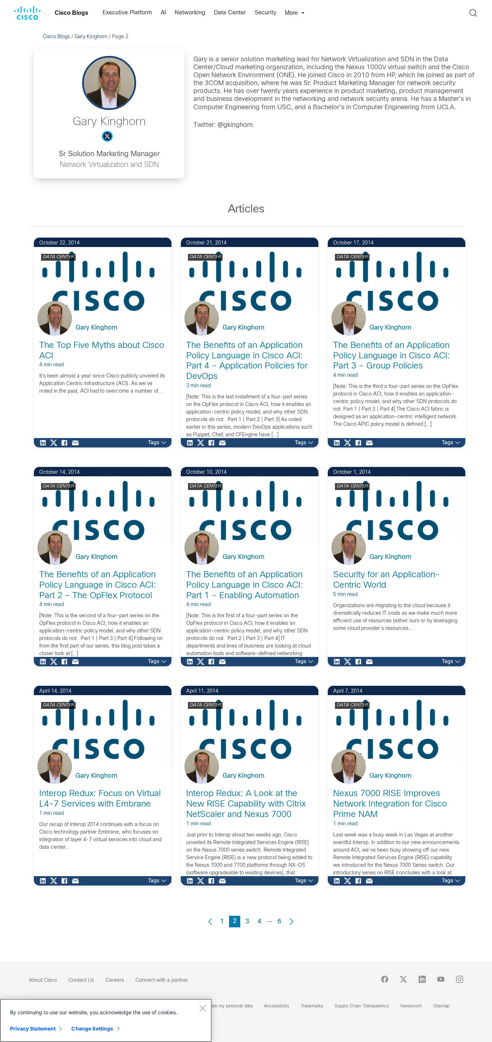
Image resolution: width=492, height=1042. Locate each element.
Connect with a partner (161, 980)
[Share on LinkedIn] (44, 442)
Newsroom (411, 1006)
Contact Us (81, 980)
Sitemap (441, 1006)
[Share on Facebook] (66, 442)
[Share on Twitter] (55, 442)
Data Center (230, 13)
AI (163, 13)
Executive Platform (127, 13)
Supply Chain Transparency (362, 1006)
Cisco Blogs (71, 13)
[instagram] (459, 979)
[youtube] (440, 979)
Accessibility (276, 1006)
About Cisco (43, 980)
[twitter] (403, 979)
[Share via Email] (77, 442)
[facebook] (384, 979)
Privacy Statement (32, 1028)
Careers (115, 980)
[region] (106, 1020)
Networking (190, 13)
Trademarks (312, 1006)
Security (265, 13)
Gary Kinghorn (91, 37)
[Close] (202, 1008)
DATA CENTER (58, 257)
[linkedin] (422, 979)
